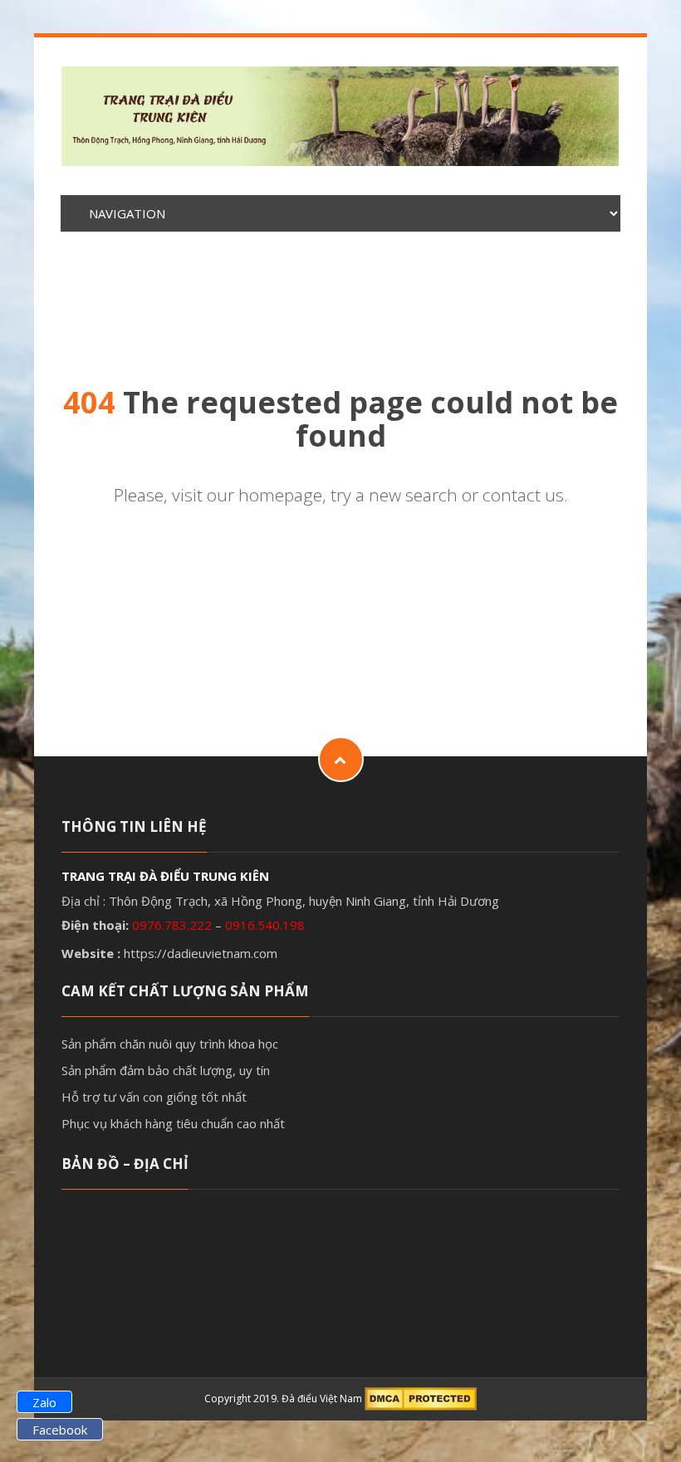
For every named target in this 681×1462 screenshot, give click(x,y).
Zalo (44, 1402)
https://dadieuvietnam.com (200, 953)
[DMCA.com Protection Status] (421, 1398)
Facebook (59, 1429)
